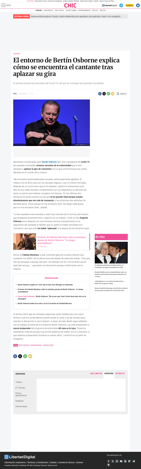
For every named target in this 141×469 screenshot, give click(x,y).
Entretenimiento (84, 10)
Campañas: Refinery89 (11, 465)
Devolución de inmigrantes (54, 1)
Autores (79, 462)
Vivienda (96, 1)
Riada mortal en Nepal (86, 1)
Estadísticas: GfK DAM (26, 465)
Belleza (95, 10)
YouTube (121, 461)
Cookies (53, 462)
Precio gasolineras (21, 394)
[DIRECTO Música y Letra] (121, 5)
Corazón (39, 10)
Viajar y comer (71, 10)
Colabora (129, 5)
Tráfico (18, 382)
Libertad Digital (55, 457)
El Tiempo (20, 387)
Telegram (133, 461)
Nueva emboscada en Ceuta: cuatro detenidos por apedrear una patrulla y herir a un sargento (75, 16)
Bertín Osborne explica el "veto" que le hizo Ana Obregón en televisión (45, 285)
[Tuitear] (104, 93)
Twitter (112, 461)
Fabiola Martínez (36, 345)
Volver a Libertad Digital (109, 5)
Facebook (108, 461)
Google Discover (125, 461)
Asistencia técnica (66, 462)
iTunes (108, 464)
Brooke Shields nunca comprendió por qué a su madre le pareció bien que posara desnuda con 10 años (111, 274)
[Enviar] (108, 93)
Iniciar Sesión (138, 5)
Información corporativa (15, 462)
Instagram (117, 461)
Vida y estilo (59, 10)
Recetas (102, 10)
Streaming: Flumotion (40, 465)
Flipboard (129, 461)
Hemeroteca (21, 406)
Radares (19, 401)
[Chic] (70, 5)
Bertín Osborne (24, 345)
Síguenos (123, 94)
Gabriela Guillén (48, 345)
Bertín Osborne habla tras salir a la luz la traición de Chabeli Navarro (45, 303)
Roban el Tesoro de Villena (106, 1)
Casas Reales (48, 10)
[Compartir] (100, 93)
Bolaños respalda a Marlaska (71, 1)
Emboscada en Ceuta (40, 1)
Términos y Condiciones (37, 462)
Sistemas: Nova (52, 465)
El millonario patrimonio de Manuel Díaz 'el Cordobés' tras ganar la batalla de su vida (109, 266)
